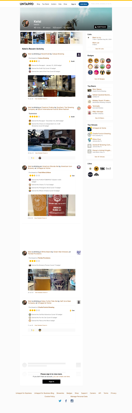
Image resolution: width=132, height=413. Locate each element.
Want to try (96, 37)
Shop (65, 4)
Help (60, 4)
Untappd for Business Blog (44, 393)
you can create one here (61, 376)
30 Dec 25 (31, 153)
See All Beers (99, 118)
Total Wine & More (44, 172)
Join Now (83, 4)
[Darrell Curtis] (40, 330)
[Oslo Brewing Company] (108, 169)
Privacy (113, 393)
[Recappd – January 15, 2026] (90, 61)
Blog (38, 4)
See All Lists (99, 49)
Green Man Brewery (61, 252)
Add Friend (101, 27)
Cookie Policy (50, 396)
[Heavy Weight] (108, 72)
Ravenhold (45, 54)
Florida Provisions (34, 254)
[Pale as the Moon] (90, 67)
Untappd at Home (43, 168)
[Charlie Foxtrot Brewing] (90, 169)
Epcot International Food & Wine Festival (53, 109)
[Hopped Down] (102, 67)
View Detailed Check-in (41, 98)
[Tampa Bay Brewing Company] (102, 169)
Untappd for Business (24, 393)
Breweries (60, 393)
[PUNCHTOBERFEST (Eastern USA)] (108, 61)
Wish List (95, 43)
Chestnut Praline (47, 107)
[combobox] (101, 3)
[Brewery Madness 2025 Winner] (90, 72)
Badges (69, 393)
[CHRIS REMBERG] (40, 158)
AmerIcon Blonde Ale (50, 166)
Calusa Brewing (58, 54)
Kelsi (29, 54)
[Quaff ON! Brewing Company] (90, 175)
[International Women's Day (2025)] (96, 72)
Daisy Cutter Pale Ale (49, 301)
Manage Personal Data (79, 396)
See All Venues (100, 157)
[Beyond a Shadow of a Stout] (102, 72)
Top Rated (45, 4)
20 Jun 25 (30, 292)
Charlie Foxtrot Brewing (46, 307)
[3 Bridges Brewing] (96, 175)
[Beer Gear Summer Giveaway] (96, 67)
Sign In (73, 4)
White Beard (46, 252)
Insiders (53, 4)
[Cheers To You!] (102, 61)
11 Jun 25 (30, 325)
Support (84, 393)
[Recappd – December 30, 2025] (96, 61)
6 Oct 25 (30, 218)
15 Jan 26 (30, 98)
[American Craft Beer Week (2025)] (108, 67)
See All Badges (100, 79)
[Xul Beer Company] (96, 169)
